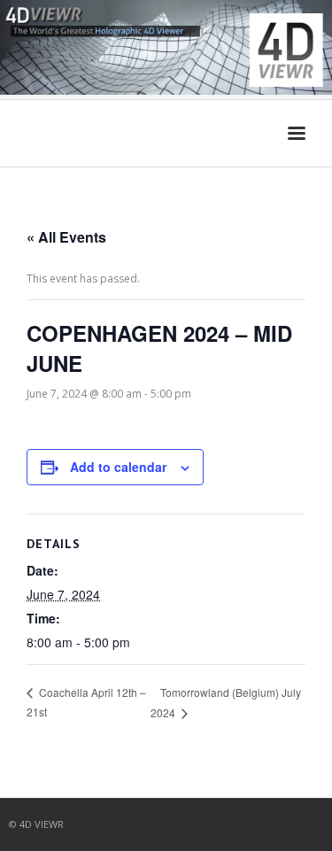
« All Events (66, 237)
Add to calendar (118, 467)
